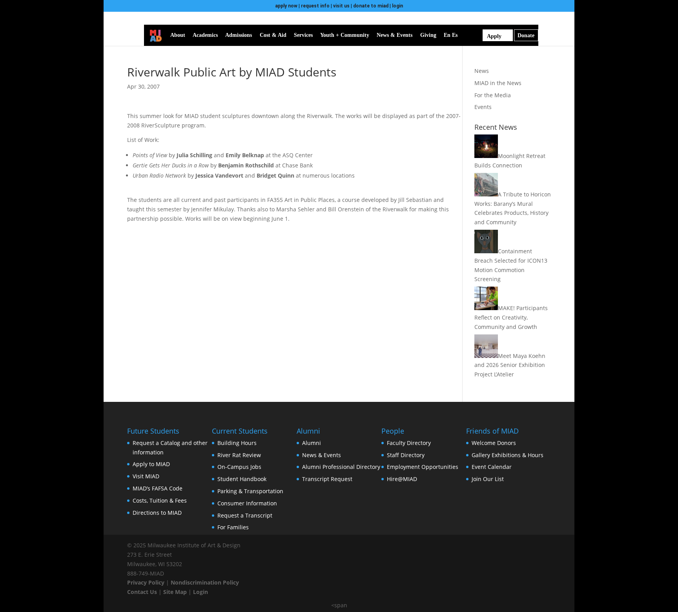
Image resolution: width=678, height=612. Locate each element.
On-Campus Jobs (239, 466)
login (397, 6)
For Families (233, 527)
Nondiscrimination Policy (205, 582)
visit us (341, 6)
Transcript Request (327, 479)
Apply (494, 36)
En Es (450, 35)
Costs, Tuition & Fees (160, 500)
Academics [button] (205, 35)
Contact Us (142, 592)
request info (315, 6)
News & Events (321, 455)
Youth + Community (344, 35)
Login (200, 592)
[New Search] (478, 35)
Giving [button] (428, 35)
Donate (526, 35)
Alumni (311, 443)
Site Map (175, 592)
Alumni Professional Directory (341, 466)
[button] (467, 35)
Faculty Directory (409, 443)
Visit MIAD (146, 476)
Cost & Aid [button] (273, 35)
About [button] (177, 35)
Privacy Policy (145, 582)
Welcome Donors (494, 443)
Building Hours (237, 443)
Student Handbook (241, 479)
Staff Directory (406, 455)
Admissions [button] (238, 35)
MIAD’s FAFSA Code (157, 488)
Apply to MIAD (151, 464)
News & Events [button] (394, 35)
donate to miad (370, 6)
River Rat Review (239, 455)
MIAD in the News (497, 83)
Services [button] (303, 35)
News (481, 70)
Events (483, 107)
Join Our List (488, 479)
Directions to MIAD (157, 512)
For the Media (492, 95)
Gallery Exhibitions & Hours (507, 455)
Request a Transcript (244, 515)
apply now (286, 6)
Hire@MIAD (402, 479)
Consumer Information (247, 503)
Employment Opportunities (422, 466)
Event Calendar (492, 466)
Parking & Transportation (250, 491)
